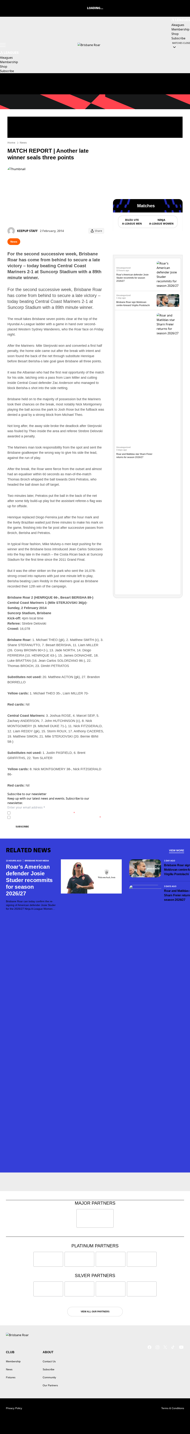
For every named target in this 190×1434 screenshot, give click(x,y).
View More (176, 850)
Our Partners (50, 1385)
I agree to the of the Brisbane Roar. (43, 813)
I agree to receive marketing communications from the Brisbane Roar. (56, 817)
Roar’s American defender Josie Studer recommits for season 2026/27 (132, 277)
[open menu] (3, 45)
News (23, 142)
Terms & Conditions (172, 1408)
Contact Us (49, 1361)
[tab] (131, 221)
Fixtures (10, 1377)
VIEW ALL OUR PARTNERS (95, 1311)
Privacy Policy (38, 813)
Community (49, 1377)
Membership (13, 1361)
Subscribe (22, 826)
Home (11, 142)
